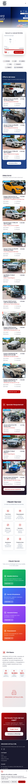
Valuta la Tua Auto (5, 758)
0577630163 (5, 768)
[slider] (5, 49)
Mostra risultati (18, 52)
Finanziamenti (4, 760)
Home (2, 755)
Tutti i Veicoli (3, 756)
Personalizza (6, 781)
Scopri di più (7, 583)
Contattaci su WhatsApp (14, 734)
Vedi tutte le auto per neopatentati (13, 489)
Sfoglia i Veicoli (14, 729)
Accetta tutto (21, 781)
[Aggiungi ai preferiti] (23, 95)
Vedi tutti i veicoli (13, 391)
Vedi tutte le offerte (13, 163)
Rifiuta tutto (14, 781)
